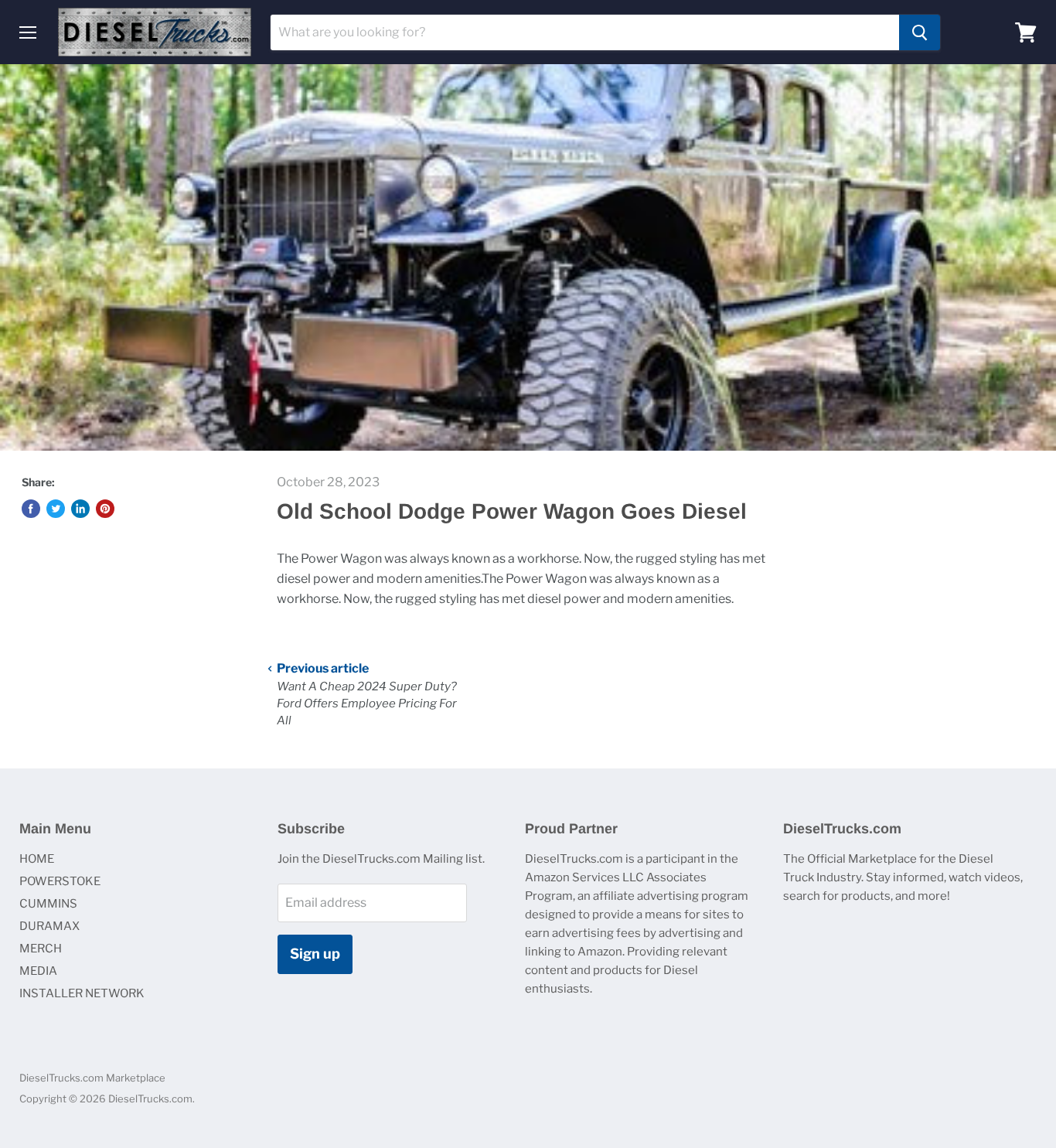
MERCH (40, 949)
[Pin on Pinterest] (105, 508)
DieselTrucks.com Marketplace (92, 1077)
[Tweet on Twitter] (55, 508)
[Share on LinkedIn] (80, 508)
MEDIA (38, 971)
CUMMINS (48, 904)
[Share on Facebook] (31, 508)
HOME (36, 859)
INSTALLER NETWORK (82, 993)
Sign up (315, 953)
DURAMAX (49, 926)
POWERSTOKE (59, 881)
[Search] (919, 32)
